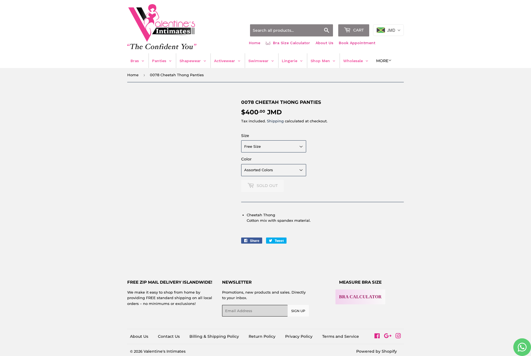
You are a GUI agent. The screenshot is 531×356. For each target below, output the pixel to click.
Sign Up (298, 311)
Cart (358, 30)
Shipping (275, 121)
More (382, 60)
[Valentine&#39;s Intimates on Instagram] (398, 336)
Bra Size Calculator (291, 43)
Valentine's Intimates (165, 351)
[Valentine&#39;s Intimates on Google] (388, 336)
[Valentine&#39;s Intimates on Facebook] (377, 336)
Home (254, 43)
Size (245, 135)
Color (246, 159)
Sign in (360, 17)
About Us (324, 43)
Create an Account (388, 17)
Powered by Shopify (376, 351)
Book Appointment (357, 43)
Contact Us (169, 336)
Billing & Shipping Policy (214, 336)
